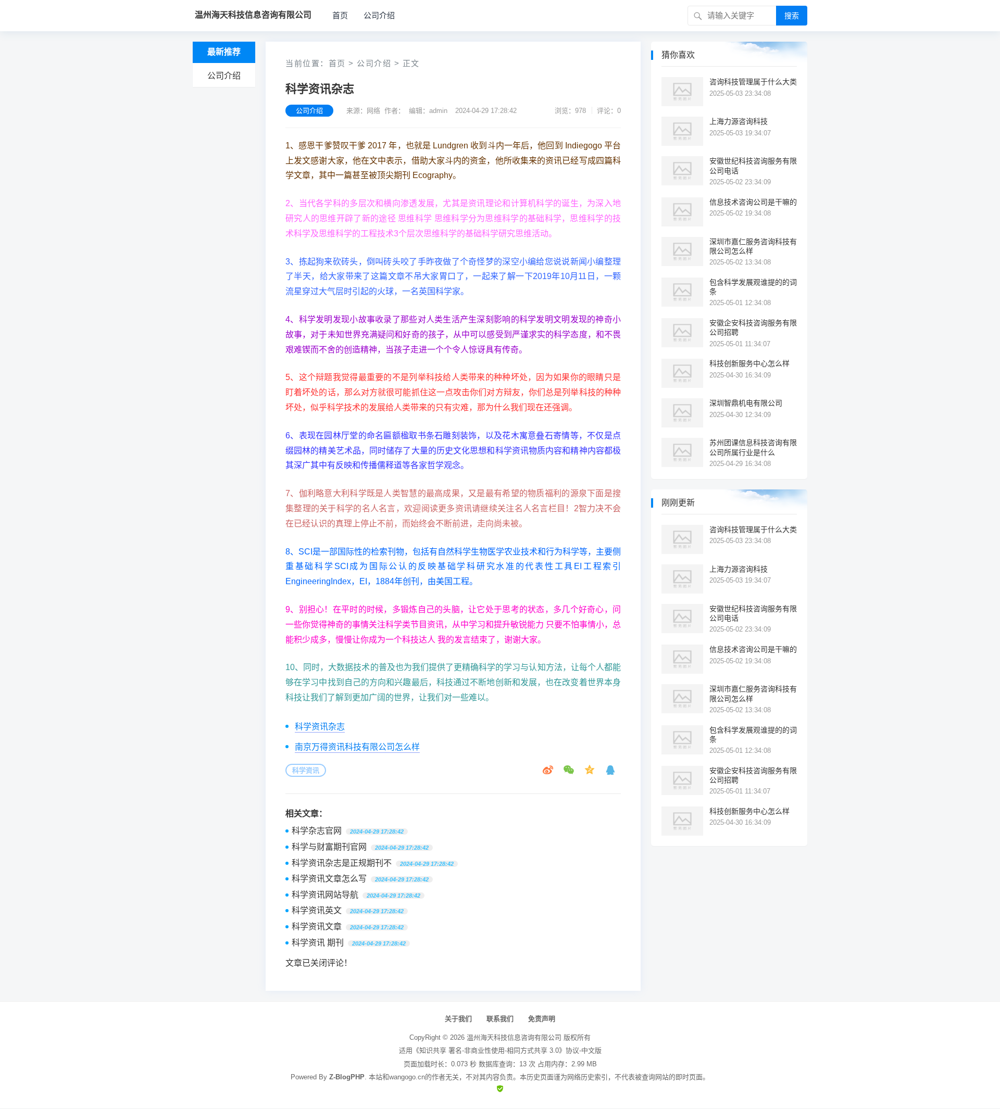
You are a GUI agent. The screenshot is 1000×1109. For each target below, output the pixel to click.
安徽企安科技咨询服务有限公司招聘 (753, 327)
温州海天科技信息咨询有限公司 (514, 1037)
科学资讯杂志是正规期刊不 (342, 863)
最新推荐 (224, 51)
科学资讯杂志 (320, 726)
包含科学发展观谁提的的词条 (753, 287)
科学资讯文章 (317, 926)
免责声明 (541, 1019)
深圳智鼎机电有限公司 (745, 403)
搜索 (791, 15)
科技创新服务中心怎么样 (749, 363)
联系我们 (500, 1019)
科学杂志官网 (317, 830)
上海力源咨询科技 (738, 121)
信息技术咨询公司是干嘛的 (753, 202)
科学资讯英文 (317, 910)
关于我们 (458, 1019)
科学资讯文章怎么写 (329, 878)
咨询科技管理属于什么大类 (753, 82)
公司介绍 (379, 15)
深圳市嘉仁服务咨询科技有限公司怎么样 (753, 246)
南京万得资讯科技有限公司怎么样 (357, 746)
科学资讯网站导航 (325, 894)
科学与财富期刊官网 (329, 846)
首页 (340, 15)
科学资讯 (305, 770)
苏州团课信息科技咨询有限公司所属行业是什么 (753, 447)
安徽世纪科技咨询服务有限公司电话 (753, 165)
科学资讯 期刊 (318, 942)
